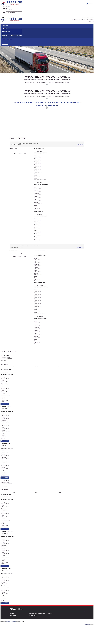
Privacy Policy (8, 621)
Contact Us (50, 613)
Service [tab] (19, 153)
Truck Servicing (13, 615)
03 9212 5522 (39, 182)
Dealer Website (87, 624)
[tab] (47, 359)
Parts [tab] (25, 153)
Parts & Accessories (33, 615)
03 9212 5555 (90, 21)
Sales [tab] (14, 153)
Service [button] (5, 8)
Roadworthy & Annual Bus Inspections (37, 613)
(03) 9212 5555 (40, 253)
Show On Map (80, 144)
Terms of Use (14, 621)
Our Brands (12, 613)
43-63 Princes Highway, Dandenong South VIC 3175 (82, 19)
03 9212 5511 (39, 214)
